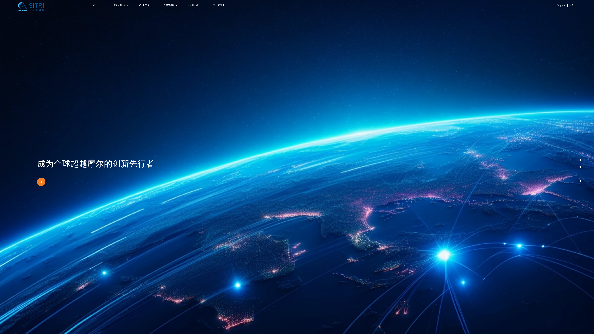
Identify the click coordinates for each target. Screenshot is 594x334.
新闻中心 (193, 5)
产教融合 (169, 5)
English (560, 5)
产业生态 (144, 5)
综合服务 (119, 5)
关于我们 (218, 5)
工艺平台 (95, 5)
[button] (580, 145)
